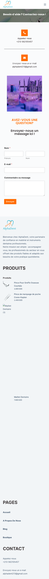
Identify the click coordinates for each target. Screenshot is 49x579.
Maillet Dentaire (21, 397)
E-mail (8, 164)
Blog (5, 529)
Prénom (7, 158)
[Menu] (45, 4)
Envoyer (10, 201)
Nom (28, 158)
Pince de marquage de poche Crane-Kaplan (27, 295)
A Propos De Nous (12, 520)
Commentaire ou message (17, 178)
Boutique (7, 537)
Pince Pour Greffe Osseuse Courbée (26, 284)
